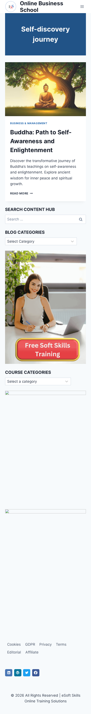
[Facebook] (35, 672)
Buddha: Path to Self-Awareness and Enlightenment (41, 141)
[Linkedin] (8, 672)
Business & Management (28, 123)
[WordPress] (17, 672)
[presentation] (45, 89)
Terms (61, 644)
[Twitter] (26, 672)
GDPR (30, 644)
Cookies (14, 644)
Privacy (45, 644)
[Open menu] (82, 6)
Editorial (14, 652)
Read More (21, 193)
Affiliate (32, 652)
